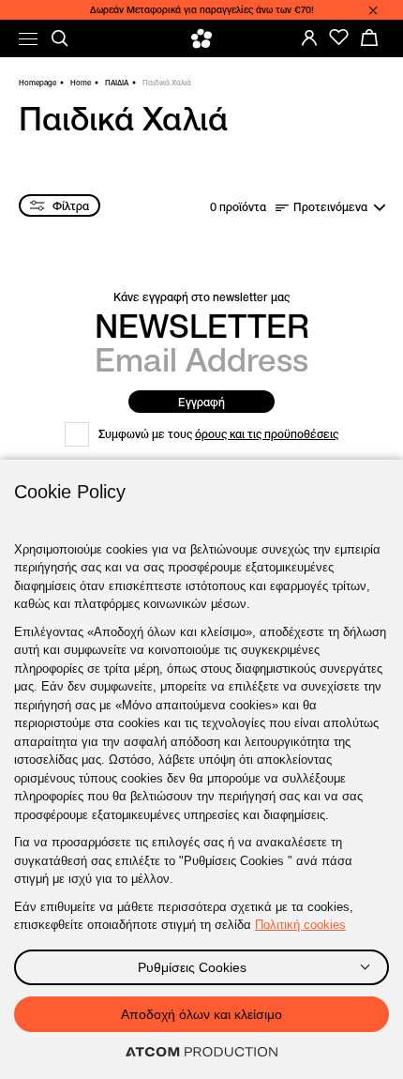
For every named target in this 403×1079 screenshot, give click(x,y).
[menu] (28, 39)
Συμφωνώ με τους (218, 434)
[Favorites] (339, 37)
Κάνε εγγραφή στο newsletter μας (201, 297)
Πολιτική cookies (300, 925)
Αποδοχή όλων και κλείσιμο (201, 1014)
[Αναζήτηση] (60, 38)
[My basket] (369, 37)
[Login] (309, 37)
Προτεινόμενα (330, 207)
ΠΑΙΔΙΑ (116, 82)
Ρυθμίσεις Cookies (192, 967)
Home (80, 82)
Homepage (37, 82)
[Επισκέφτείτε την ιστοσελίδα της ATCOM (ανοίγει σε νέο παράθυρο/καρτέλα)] (201, 1052)
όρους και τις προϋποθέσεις (266, 434)
